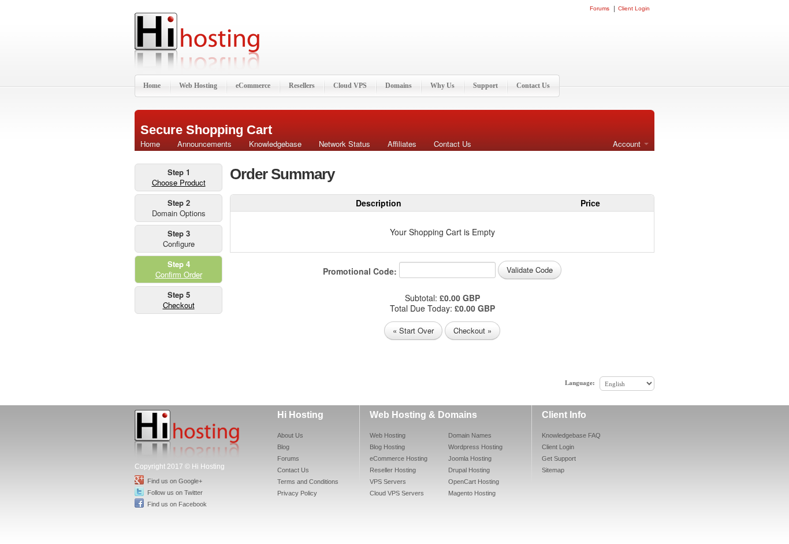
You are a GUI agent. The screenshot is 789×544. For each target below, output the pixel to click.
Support (485, 86)
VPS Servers (388, 481)
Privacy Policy (297, 493)
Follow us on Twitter (175, 492)
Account (628, 143)
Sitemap (553, 470)
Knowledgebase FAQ (571, 435)
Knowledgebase (275, 143)
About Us (290, 435)
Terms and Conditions (307, 481)
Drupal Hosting (469, 470)
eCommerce (253, 86)
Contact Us (533, 86)
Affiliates (402, 143)
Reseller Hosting (393, 470)
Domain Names (470, 435)
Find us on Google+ (174, 481)
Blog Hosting (387, 446)
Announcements (204, 143)
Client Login (634, 9)
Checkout (179, 304)
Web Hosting (198, 86)
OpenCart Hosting (473, 481)
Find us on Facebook (177, 504)
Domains (398, 86)
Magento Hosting (472, 493)
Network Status (344, 143)
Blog (283, 446)
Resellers (302, 86)
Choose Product (179, 182)
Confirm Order (178, 274)
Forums (599, 9)
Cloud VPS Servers (397, 493)
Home (152, 86)
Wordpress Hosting (475, 446)
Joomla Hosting (470, 458)
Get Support (559, 458)
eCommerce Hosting (398, 458)
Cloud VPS (350, 86)
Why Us (442, 86)
